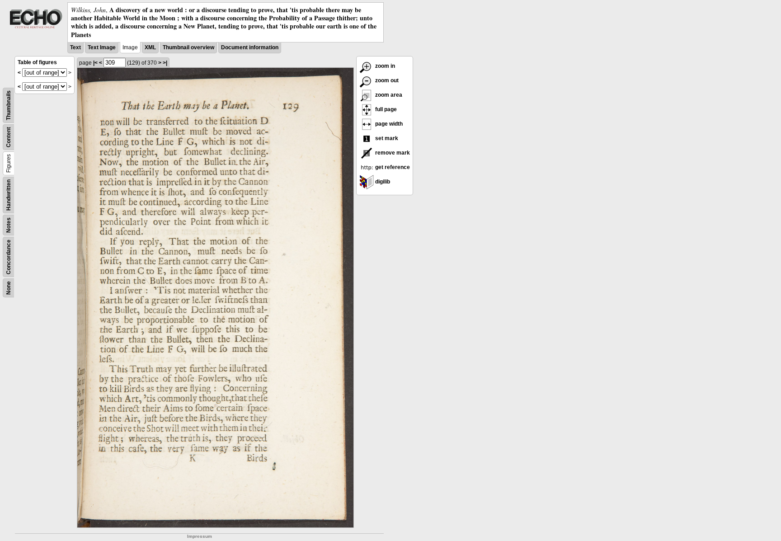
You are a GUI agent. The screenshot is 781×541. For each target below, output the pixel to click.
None (8, 288)
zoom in (384, 66)
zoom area (388, 95)
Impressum (199, 536)
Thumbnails (8, 105)
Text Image (102, 47)
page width (388, 124)
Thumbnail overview (188, 47)
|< (95, 63)
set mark (386, 138)
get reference (392, 167)
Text (75, 47)
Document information (249, 47)
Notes (8, 225)
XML (150, 47)
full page (385, 109)
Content (8, 137)
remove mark (392, 153)
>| (165, 63)
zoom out (386, 80)
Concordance (8, 257)
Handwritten (8, 195)
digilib (382, 182)
